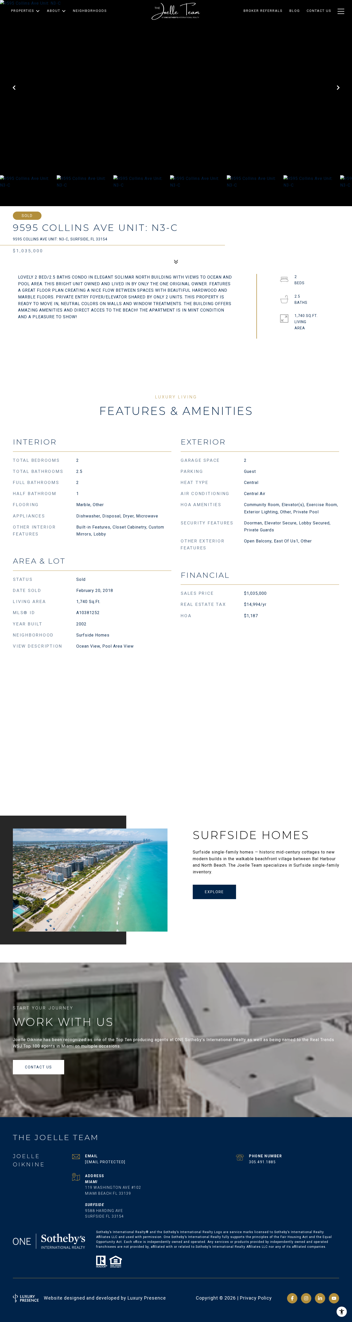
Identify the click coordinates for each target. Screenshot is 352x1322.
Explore (214, 892)
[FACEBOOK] (292, 1298)
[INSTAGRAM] (306, 1298)
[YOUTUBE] (334, 1298)
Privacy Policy (256, 1298)
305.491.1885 (262, 1162)
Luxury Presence (147, 1298)
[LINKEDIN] (320, 1298)
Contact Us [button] (38, 1067)
